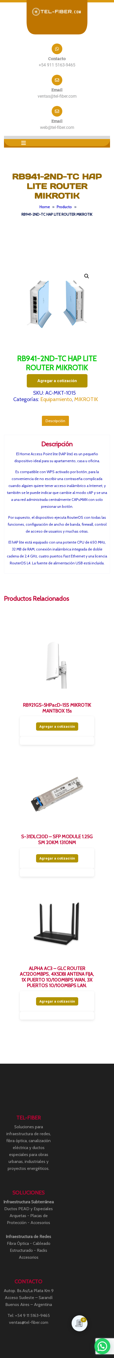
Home (45, 206)
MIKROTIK (86, 399)
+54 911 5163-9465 (57, 65)
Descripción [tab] (55, 420)
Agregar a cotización (57, 380)
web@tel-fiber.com (57, 127)
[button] (23, 143)
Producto (64, 206)
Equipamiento (56, 399)
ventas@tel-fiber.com (57, 96)
